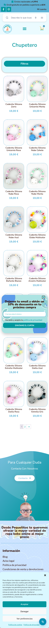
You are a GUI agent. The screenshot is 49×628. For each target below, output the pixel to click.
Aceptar (24, 604)
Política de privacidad (31, 625)
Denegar (25, 611)
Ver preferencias (25, 618)
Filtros (24, 63)
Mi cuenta (41, 9)
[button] (45, 575)
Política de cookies (15, 625)
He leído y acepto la (23, 320)
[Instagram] (8, 9)
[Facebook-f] (3, 9)
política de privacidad (32, 320)
